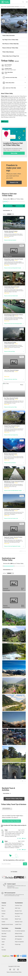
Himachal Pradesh (10, 6)
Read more (6, 237)
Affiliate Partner (18, 933)
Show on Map (14, 153)
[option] (14, 21)
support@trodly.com (10, 886)
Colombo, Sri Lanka (6, 931)
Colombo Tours (18, 905)
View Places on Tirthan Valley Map (10, 43)
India (5, 6)
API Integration (18, 939)
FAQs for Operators (19, 941)
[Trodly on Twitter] (17, 969)
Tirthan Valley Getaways (8, 52)
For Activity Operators (20, 931)
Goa (3, 947)
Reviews (3, 911)
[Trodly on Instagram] (14, 969)
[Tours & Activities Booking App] (14, 960)
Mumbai (3, 939)
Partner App (17, 944)
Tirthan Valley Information (8, 35)
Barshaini (17, 6)
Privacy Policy (18, 972)
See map (15, 232)
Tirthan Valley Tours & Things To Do (10, 56)
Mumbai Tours (18, 911)
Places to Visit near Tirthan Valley (10, 47)
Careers (3, 921)
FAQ (3, 916)
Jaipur (3, 941)
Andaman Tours (18, 921)
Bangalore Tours (19, 913)
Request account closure (7, 924)
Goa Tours (17, 916)
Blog (3, 908)
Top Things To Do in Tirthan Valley (10, 39)
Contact (3, 913)
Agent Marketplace (19, 936)
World (2, 6)
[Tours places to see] (5, 2)
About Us (4, 905)
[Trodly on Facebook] (10, 969)
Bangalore (4, 936)
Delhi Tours (17, 908)
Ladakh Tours (18, 924)
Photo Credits (5, 919)
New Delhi (4, 933)
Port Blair (4, 949)
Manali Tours (18, 919)
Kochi (3, 944)
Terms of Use (10, 972)
